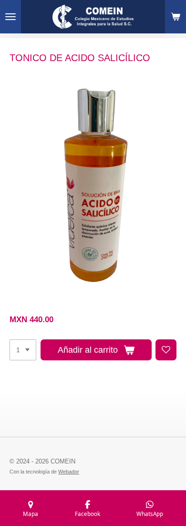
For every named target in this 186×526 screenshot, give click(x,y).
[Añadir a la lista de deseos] (165, 349)
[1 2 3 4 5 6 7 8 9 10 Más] (23, 349)
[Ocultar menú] (10, 16)
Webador (68, 471)
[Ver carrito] (175, 16)
